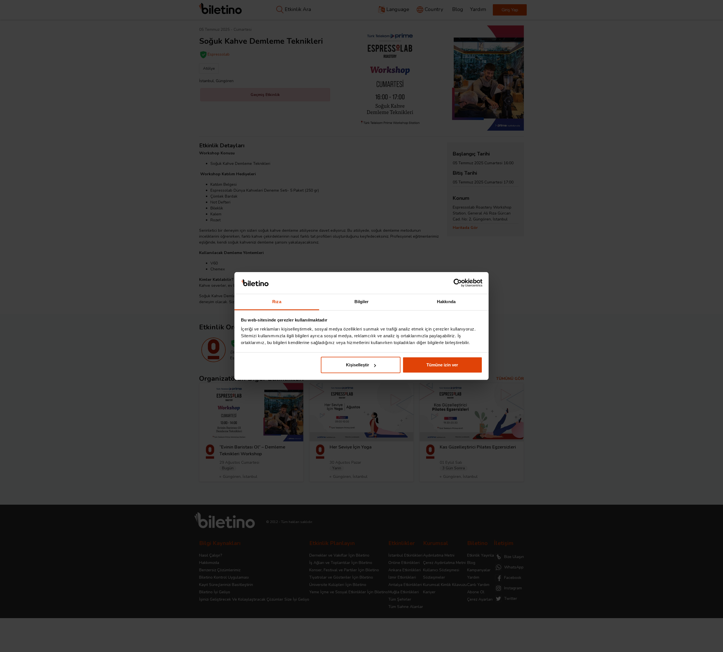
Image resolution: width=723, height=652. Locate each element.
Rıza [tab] (276, 301)
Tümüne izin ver (442, 364)
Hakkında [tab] (446, 301)
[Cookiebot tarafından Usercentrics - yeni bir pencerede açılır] (457, 283)
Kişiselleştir (357, 364)
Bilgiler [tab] (361, 301)
